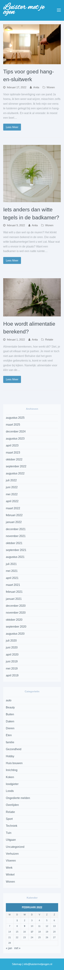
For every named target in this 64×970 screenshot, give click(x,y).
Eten (9, 735)
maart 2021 (13, 584)
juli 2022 (11, 480)
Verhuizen (12, 853)
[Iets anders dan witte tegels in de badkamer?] (32, 199)
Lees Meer (12, 127)
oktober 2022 (14, 459)
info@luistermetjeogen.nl (38, 964)
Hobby (10, 756)
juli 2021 (11, 563)
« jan (9, 948)
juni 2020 (12, 647)
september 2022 (16, 466)
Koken (10, 777)
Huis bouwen (14, 763)
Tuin (8, 832)
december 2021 (16, 529)
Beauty (10, 707)
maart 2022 (13, 508)
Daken (10, 721)
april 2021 (12, 577)
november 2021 (16, 536)
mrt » (17, 948)
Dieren (10, 728)
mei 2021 (12, 570)
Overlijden (12, 804)
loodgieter (12, 784)
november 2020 (16, 612)
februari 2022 (14, 515)
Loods (10, 790)
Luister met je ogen (23, 9)
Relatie (49, 339)
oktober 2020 (14, 619)
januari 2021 (14, 598)
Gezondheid (13, 749)
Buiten (10, 714)
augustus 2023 (15, 438)
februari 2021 (14, 591)
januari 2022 (14, 522)
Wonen (51, 87)
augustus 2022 (15, 473)
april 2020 (12, 654)
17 (32, 932)
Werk (9, 867)
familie (10, 742)
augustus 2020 (15, 633)
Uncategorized (15, 846)
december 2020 (16, 605)
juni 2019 (12, 661)
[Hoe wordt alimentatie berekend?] (32, 314)
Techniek (11, 825)
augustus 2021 (15, 556)
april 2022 (12, 501)
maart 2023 (13, 452)
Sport (9, 818)
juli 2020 (11, 640)
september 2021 (16, 550)
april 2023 (12, 445)
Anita (36, 87)
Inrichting (11, 770)
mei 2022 (12, 494)
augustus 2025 (15, 417)
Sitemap (17, 964)
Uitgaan (11, 839)
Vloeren (11, 860)
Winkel (10, 874)
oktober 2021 (14, 543)
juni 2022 (12, 487)
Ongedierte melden (18, 797)
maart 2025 (13, 424)
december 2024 (16, 431)
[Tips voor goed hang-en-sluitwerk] (32, 61)
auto (8, 700)
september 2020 (16, 626)
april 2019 (12, 675)
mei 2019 (12, 668)
